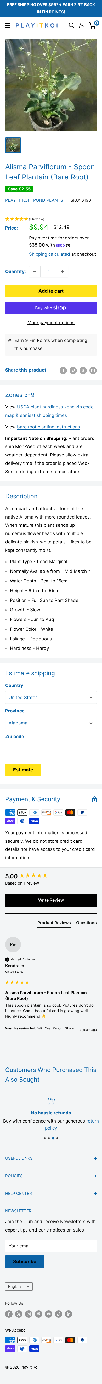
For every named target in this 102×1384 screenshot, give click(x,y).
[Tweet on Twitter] (83, 370)
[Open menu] (7, 25)
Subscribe (24, 1261)
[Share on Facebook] (63, 370)
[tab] (54, 924)
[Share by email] (93, 370)
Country (14, 685)
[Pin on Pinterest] (73, 370)
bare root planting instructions (48, 426)
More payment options (51, 322)
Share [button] (69, 1028)
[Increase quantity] (62, 271)
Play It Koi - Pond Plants (34, 200)
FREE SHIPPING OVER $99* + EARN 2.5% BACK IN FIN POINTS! (51, 8)
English (14, 1286)
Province (15, 710)
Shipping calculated (49, 254)
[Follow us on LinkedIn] (68, 1314)
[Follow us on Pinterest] (38, 1314)
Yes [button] (47, 1028)
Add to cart (51, 291)
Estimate (23, 769)
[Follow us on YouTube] (48, 1314)
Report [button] (58, 1028)
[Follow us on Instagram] (28, 1314)
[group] (51, 876)
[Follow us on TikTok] (58, 1314)
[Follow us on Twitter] (18, 1314)
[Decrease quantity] (34, 271)
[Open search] (72, 25)
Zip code (14, 736)
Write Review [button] (51, 900)
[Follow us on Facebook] (9, 1314)
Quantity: (15, 271)
